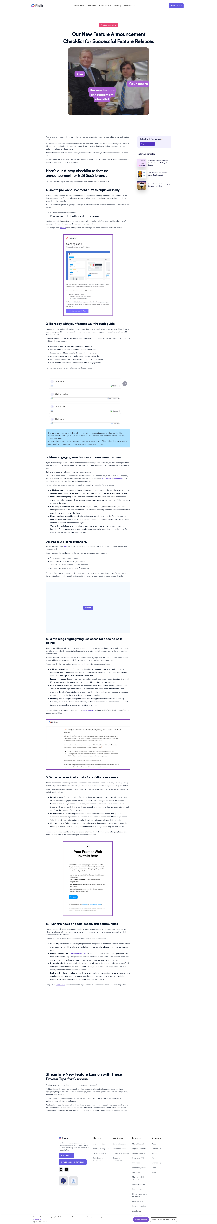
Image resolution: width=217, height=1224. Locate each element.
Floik (66, 546)
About (154, 1144)
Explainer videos (99, 1153)
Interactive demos (100, 1144)
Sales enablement (120, 1148)
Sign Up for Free (147, 144)
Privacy (155, 1172)
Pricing (117, 5)
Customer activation (121, 1153)
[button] (80, 5)
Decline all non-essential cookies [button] (163, 1219)
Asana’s (63, 227)
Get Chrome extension (98, 1159)
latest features (88, 710)
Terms (154, 1167)
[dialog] (108, 1219)
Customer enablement (117, 1159)
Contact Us (156, 1148)
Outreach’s (60, 985)
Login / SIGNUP (176, 6)
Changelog (156, 1163)
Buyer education (119, 1144)
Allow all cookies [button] (141, 1219)
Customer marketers (78, 953)
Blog (154, 1158)
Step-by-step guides (101, 1148)
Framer (48, 832)
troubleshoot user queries (112, 478)
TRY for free (66, 1156)
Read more (37, 1219)
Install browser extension (73, 1162)
